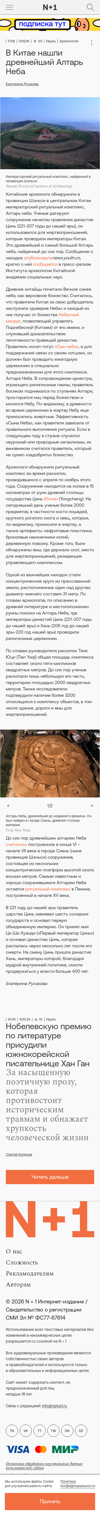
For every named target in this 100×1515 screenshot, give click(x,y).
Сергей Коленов (19, 1154)
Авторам (18, 1284)
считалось (16, 844)
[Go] (9, 7)
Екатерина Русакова (22, 84)
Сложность (22, 1262)
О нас (14, 1251)
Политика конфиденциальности (77, 1483)
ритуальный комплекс (47, 888)
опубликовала (38, 257)
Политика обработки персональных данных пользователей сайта (44, 1466)
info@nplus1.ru (54, 1406)
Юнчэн (51, 498)
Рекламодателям (30, 1273)
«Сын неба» (66, 346)
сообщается (46, 264)
